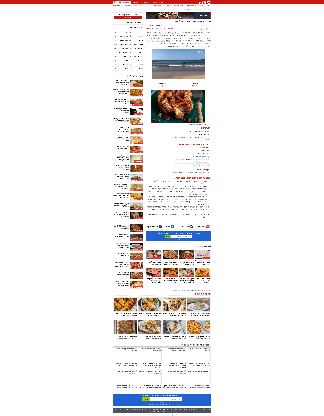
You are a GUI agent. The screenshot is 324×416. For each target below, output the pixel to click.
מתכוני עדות (156, 411)
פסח (203, 290)
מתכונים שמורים (117, 6)
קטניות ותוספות (136, 409)
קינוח (196, 290)
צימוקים (206, 165)
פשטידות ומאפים (156, 409)
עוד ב (202, 293)
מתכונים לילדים (172, 411)
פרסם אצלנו (144, 2)
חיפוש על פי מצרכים (134, 23)
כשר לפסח (183, 290)
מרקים (185, 409)
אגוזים (199, 290)
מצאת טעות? (149, 243)
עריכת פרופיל (138, 6)
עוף (200, 6)
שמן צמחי (206, 154)
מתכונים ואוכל (207, 10)
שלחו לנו (127, 17)
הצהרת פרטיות (150, 415)
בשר (208, 6)
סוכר (208, 134)
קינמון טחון (206, 137)
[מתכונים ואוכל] (204, 2)
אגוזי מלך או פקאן (204, 131)
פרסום (141, 415)
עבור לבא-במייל (156, 2)
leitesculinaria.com (193, 124)
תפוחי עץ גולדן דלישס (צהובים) (200, 160)
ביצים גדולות (205, 148)
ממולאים (127, 409)
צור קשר (134, 2)
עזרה (175, 415)
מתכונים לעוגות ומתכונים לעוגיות (193, 10)
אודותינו (169, 415)
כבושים (163, 411)
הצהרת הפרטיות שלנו (158, 404)
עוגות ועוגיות (177, 6)
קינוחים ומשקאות (167, 409)
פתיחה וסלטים (190, 6)
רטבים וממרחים (118, 409)
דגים (200, 409)
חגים (168, 6)
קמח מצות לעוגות (204, 157)
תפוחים (188, 290)
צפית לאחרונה (128, 6)
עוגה (192, 290)
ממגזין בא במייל (188, 344)
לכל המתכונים (157, 6)
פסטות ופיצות (146, 409)
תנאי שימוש (165, 404)
